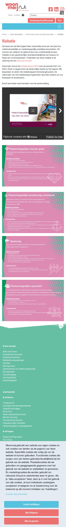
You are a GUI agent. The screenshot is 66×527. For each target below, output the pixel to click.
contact (17, 15)
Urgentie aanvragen (11, 408)
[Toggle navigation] (59, 26)
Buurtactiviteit (9, 371)
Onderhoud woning (11, 357)
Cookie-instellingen (31, 504)
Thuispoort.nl (8, 402)
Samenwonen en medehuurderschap (19, 368)
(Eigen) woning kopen (12, 436)
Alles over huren (10, 351)
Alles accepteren (31, 521)
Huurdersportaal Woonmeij (41, 20)
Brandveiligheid (10, 380)
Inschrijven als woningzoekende (17, 405)
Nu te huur (7, 411)
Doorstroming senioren (13, 420)
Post (60, 20)
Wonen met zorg (10, 417)
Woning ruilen (9, 365)
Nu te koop (7, 439)
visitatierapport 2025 (30, 66)
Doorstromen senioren (12, 354)
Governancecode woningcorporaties (40, 34)
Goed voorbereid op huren (14, 414)
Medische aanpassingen (13, 360)
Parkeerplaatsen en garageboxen (17, 425)
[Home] (16, 3)
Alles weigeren (31, 512)
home (10, 15)
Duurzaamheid (9, 377)
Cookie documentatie (16, 494)
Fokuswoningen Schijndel (14, 423)
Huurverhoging (9, 374)
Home (4, 34)
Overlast (6, 363)
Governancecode (24, 60)
